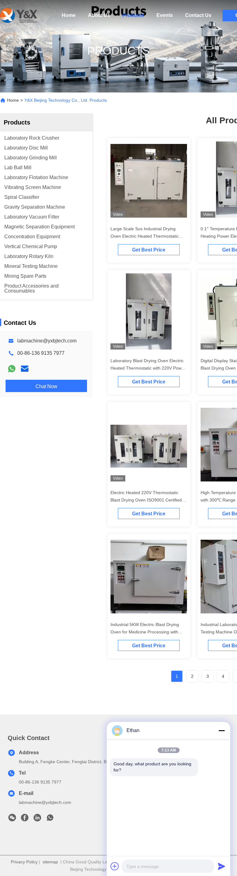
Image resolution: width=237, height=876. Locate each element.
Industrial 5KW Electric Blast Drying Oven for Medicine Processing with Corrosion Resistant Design (144, 632)
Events (164, 15)
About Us (99, 15)
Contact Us (198, 15)
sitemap (50, 861)
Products (133, 15)
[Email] (25, 369)
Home (69, 15)
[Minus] (221, 730)
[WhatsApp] (12, 369)
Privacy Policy (24, 861)
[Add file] (114, 866)
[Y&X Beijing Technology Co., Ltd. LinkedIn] (37, 819)
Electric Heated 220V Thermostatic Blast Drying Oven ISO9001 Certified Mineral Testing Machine (146, 500)
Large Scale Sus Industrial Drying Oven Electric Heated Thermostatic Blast (144, 236)
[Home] (18, 15)
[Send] (222, 866)
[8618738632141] (50, 819)
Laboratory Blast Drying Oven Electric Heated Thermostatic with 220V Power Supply (147, 368)
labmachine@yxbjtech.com (47, 340)
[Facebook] (24, 819)
